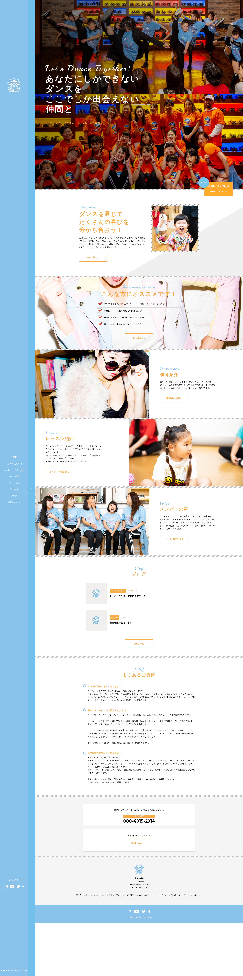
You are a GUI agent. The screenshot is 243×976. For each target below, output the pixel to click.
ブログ (14, 495)
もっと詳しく (93, 257)
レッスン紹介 (14, 476)
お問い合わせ (14, 502)
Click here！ (137, 843)
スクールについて (14, 463)
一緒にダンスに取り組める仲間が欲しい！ (124, 310)
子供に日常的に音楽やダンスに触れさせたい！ (126, 317)
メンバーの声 (14, 483)
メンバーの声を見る (173, 539)
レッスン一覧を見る (59, 471)
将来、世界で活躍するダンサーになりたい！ (125, 324)
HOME (14, 457)
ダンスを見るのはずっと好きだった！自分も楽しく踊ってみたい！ (135, 304)
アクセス (14, 489)
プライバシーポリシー (192, 895)
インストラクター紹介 (14, 470)
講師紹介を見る (173, 398)
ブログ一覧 (139, 643)
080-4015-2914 (139, 821)
